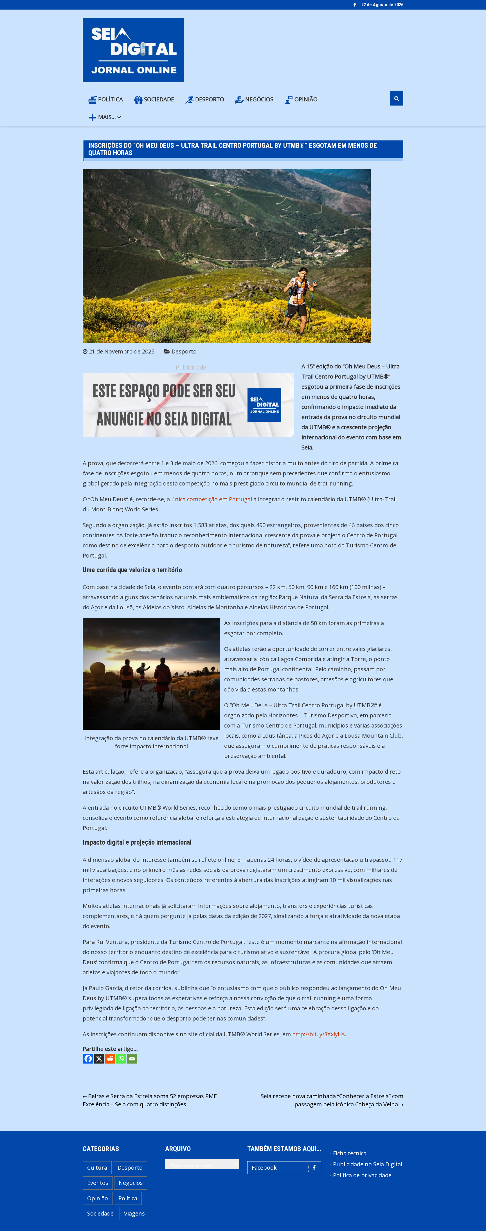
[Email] (132, 1059)
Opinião (305, 99)
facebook (355, 4)
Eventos (97, 1183)
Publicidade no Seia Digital (367, 1164)
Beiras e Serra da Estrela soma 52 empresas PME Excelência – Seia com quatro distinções (150, 1100)
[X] (99, 1059)
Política (110, 99)
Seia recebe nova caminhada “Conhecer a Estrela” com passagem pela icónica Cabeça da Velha (332, 1100)
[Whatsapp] (121, 1059)
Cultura (97, 1167)
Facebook (264, 1167)
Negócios (258, 99)
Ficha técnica (349, 1153)
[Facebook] (88, 1059)
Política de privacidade (362, 1175)
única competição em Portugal (211, 499)
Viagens (134, 1213)
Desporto (209, 99)
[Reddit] (110, 1059)
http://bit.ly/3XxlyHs (318, 1034)
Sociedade (158, 99)
